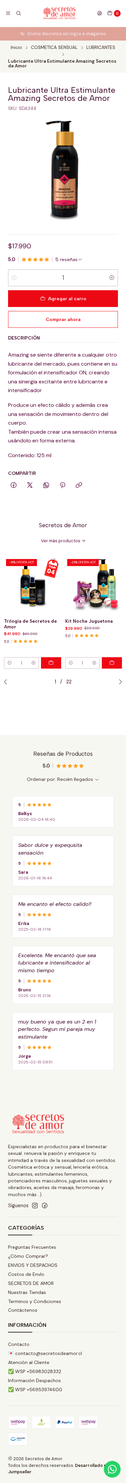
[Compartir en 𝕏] (30, 486)
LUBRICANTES (100, 47)
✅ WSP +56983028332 (34, 1371)
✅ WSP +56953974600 (35, 1389)
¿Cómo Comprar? (28, 1256)
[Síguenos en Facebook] (44, 1205)
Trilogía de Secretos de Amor (30, 623)
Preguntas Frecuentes (32, 1247)
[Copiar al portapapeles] (78, 486)
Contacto (19, 1344)
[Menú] (8, 13)
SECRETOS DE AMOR (31, 1283)
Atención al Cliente (28, 1362)
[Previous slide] (7, 682)
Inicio (16, 47)
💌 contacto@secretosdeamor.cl (45, 1353)
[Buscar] (18, 13)
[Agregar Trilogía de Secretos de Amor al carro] (51, 663)
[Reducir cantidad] (14, 278)
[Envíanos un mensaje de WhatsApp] (112, 1469)
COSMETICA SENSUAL (54, 47)
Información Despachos (34, 1380)
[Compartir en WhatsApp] (46, 486)
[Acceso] (99, 13)
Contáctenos (22, 1310)
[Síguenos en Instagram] (35, 1205)
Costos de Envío (26, 1274)
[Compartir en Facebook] (13, 486)
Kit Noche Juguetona (89, 621)
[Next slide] (119, 682)
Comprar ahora (63, 319)
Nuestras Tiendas (27, 1292)
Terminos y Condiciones (34, 1301)
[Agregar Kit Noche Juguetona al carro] (112, 663)
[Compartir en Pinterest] (62, 486)
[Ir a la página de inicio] (59, 13)
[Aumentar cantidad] (112, 278)
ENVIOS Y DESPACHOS (32, 1265)
